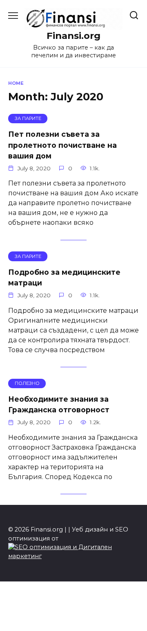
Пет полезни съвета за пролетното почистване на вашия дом (62, 145)
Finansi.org (73, 35)
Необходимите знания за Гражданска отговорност (58, 404)
